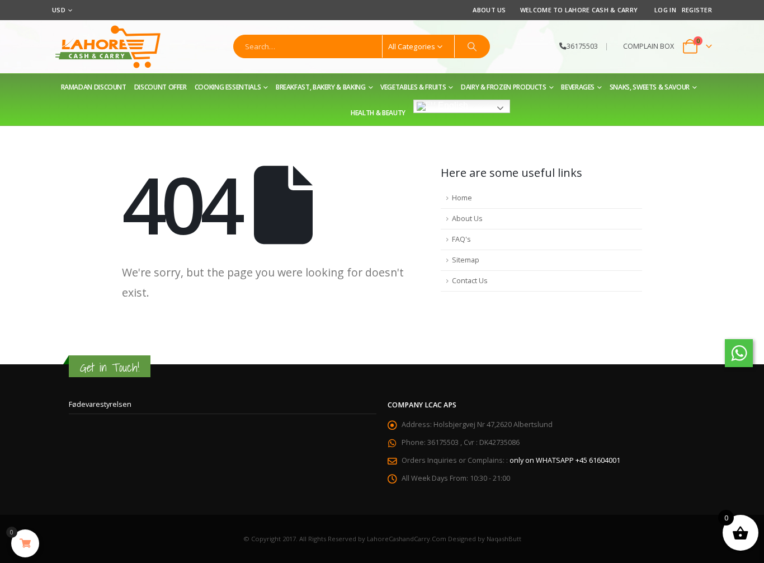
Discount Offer (160, 87)
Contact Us (470, 280)
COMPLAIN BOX (648, 46)
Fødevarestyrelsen (100, 404)
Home (462, 198)
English (452, 105)
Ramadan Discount (93, 87)
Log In (665, 10)
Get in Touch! (109, 367)
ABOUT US (489, 10)
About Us (467, 218)
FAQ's (461, 239)
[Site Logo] (108, 47)
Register (697, 10)
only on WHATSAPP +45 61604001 (565, 460)
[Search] (472, 46)
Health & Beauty (378, 113)
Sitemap (465, 260)
